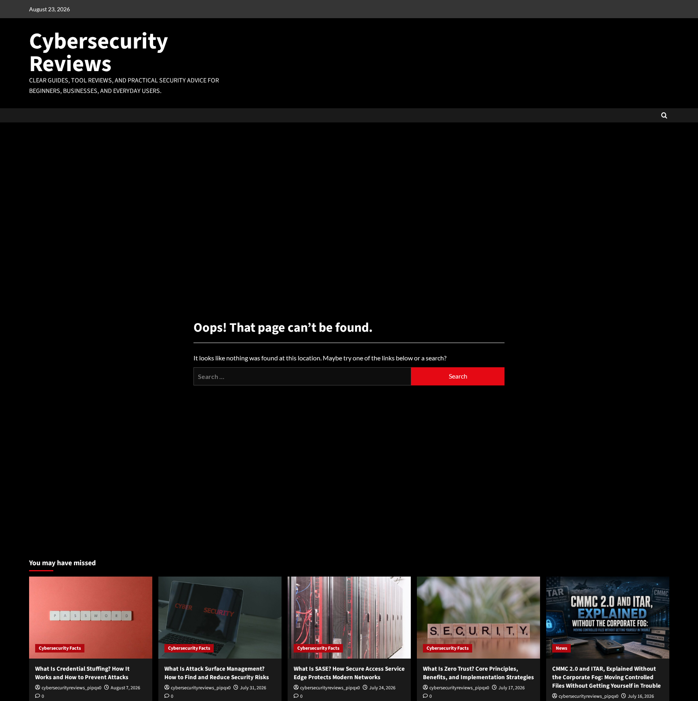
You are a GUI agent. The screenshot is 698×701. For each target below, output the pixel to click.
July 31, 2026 (253, 687)
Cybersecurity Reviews (98, 52)
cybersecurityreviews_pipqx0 (71, 687)
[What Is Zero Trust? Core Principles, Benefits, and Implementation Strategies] (478, 618)
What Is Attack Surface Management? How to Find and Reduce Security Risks (216, 673)
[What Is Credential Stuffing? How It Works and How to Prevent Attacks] (90, 618)
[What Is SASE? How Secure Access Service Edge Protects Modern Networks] (349, 618)
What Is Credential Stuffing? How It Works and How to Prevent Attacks (82, 673)
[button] (664, 115)
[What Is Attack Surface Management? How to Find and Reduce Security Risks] (220, 618)
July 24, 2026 (382, 687)
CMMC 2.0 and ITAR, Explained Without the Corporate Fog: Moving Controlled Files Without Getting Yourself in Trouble (606, 677)
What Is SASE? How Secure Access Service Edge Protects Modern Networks (349, 673)
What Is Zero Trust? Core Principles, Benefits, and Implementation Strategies (478, 673)
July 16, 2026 (641, 696)
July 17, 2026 (511, 687)
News (561, 648)
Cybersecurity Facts (60, 648)
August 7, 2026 (125, 687)
